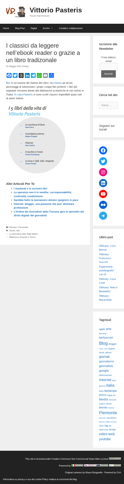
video (103, 434)
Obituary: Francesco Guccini (105, 258)
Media (103, 399)
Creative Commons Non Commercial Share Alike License (79, 459)
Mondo (103, 407)
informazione (105, 375)
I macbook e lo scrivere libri (30, 188)
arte (108, 329)
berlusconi (106, 337)
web (111, 434)
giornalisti (106, 366)
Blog (103, 343)
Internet (105, 380)
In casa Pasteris (23, 94)
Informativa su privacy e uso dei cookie (22, 479)
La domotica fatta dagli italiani (23, 234)
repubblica (111, 418)
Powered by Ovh (112, 472)
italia (110, 385)
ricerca (102, 422)
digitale (111, 349)
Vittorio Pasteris (56, 10)
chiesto (57, 82)
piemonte (102, 418)
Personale (23, 227)
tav (110, 426)
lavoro (102, 394)
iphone (102, 386)
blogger (112, 344)
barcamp (103, 333)
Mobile (109, 404)
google (104, 370)
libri (18, 230)
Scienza (113, 422)
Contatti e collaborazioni (70, 28)
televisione (103, 430)
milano (102, 404)
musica (111, 408)
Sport (101, 426)
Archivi (46, 28)
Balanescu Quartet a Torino (22, 237)
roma (107, 422)
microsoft (112, 400)
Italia (101, 391)
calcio (101, 349)
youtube (105, 439)
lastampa (110, 390)
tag (106, 425)
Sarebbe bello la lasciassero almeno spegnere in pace (46, 200)
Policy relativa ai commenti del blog (59, 479)
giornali (104, 357)
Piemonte (108, 412)
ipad (114, 380)
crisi (105, 349)
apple (102, 329)
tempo (112, 429)
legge (110, 395)
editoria (108, 353)
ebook (12, 230)
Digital (34, 28)
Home (6, 28)
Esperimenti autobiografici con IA (106, 270)
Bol (8, 82)
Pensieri (13, 227)
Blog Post (20, 28)
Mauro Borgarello (93, 472)
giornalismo (106, 361)
